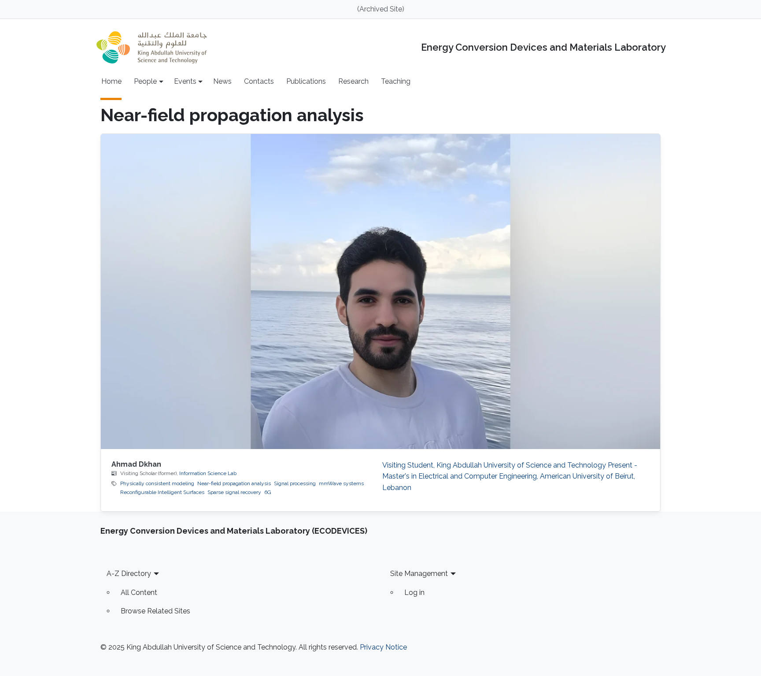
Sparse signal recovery (234, 492)
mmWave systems (341, 483)
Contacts (259, 81)
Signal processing (295, 483)
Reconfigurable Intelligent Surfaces (162, 492)
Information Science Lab (207, 473)
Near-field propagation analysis (234, 483)
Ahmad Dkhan (136, 464)
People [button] (145, 81)
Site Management (419, 573)
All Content (139, 592)
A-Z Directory (129, 573)
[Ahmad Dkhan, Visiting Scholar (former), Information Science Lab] (380, 291)
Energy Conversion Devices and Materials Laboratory (543, 47)
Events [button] (185, 81)
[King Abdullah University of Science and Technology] (151, 47)
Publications (306, 81)
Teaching (395, 81)
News (222, 81)
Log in (414, 592)
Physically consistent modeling (157, 483)
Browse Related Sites (155, 611)
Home (111, 81)
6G (267, 492)
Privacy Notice (383, 647)
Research (353, 81)
